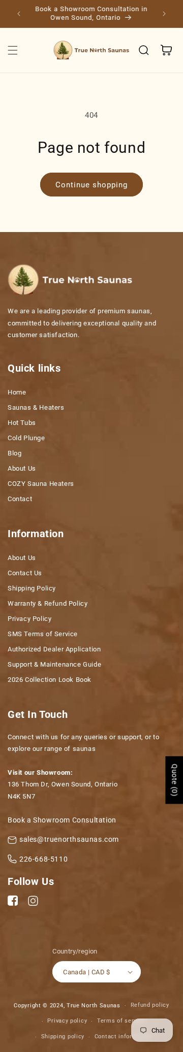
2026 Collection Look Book (50, 679)
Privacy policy (67, 1020)
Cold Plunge (26, 438)
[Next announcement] (164, 14)
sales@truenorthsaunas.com (69, 839)
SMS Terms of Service (43, 634)
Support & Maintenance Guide (54, 664)
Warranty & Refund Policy (47, 603)
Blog (14, 453)
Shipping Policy (32, 588)
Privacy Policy (29, 618)
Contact (20, 499)
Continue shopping (91, 184)
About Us (22, 468)
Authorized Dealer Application (54, 649)
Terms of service (121, 1020)
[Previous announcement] (19, 14)
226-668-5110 (43, 859)
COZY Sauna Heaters (41, 483)
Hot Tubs (22, 422)
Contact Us (25, 573)
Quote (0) (174, 780)
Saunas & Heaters (36, 407)
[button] (13, 50)
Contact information (123, 1036)
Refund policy (150, 1005)
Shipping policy (63, 1036)
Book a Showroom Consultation (62, 820)
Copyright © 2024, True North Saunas (67, 1005)
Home (17, 392)
